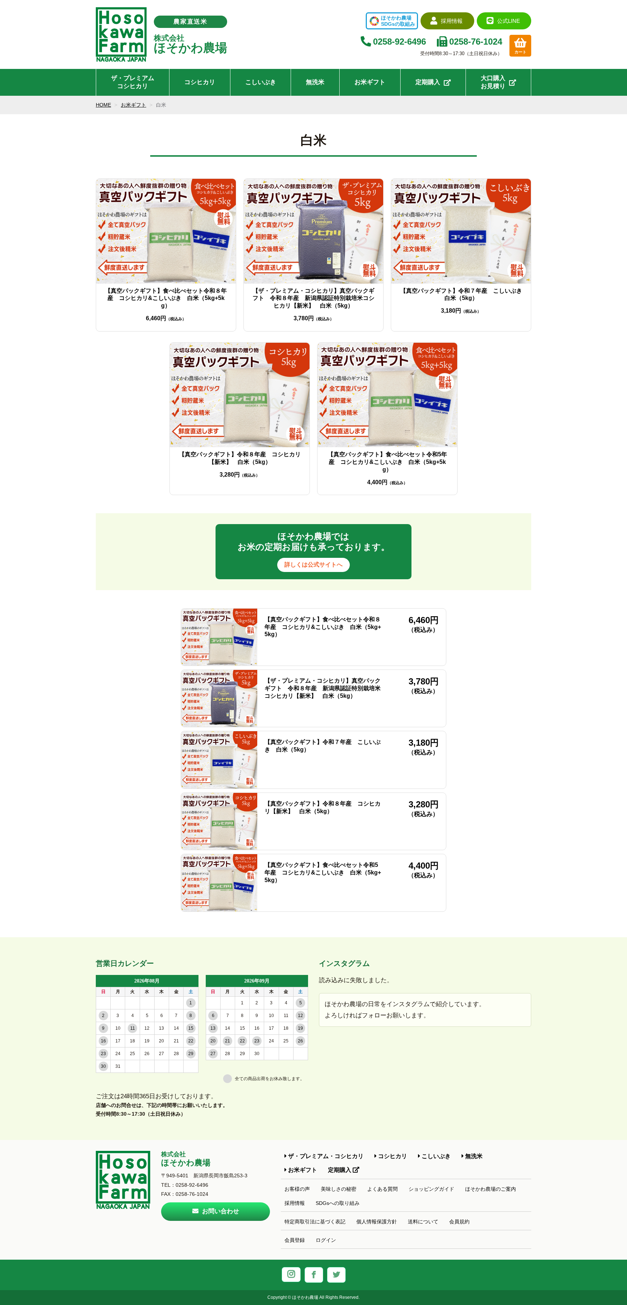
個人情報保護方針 (376, 1221)
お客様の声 (297, 1189)
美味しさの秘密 (338, 1189)
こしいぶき (260, 82)
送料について (423, 1221)
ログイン (326, 1240)
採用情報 (294, 1203)
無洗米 (315, 82)
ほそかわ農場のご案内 (490, 1189)
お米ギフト (370, 82)
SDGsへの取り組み (338, 1203)
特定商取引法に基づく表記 (314, 1221)
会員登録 (294, 1240)
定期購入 (427, 82)
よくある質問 (382, 1189)
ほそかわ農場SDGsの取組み (398, 21)
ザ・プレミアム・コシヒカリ (325, 1156)
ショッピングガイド (431, 1189)
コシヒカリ (199, 82)
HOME (103, 105)
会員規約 (459, 1221)
